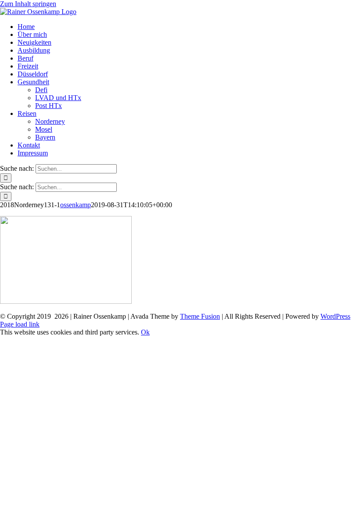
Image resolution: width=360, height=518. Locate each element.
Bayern (45, 137)
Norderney (50, 121)
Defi (41, 90)
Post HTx (48, 105)
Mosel (43, 129)
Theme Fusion (200, 316)
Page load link (20, 324)
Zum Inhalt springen (28, 3)
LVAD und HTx (58, 97)
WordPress (335, 316)
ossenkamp (75, 205)
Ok (145, 332)
